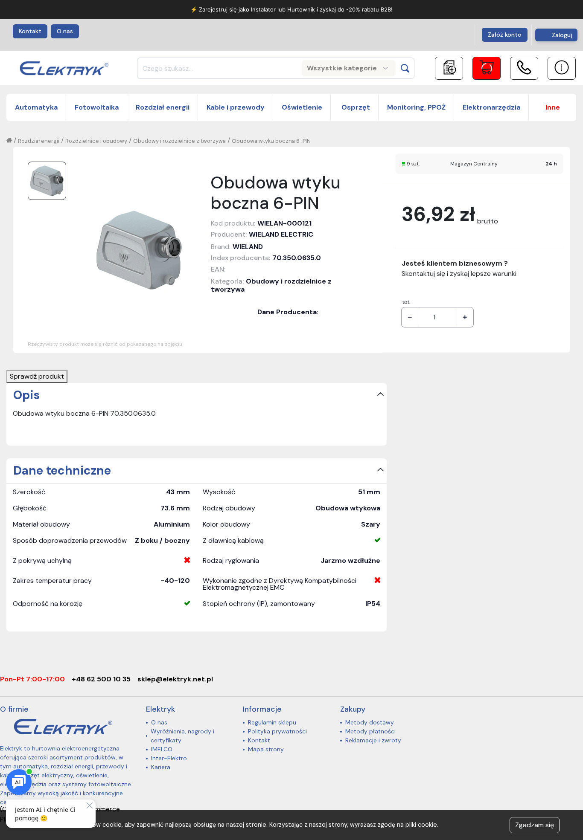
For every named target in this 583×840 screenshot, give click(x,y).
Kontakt (30, 31)
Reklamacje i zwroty (373, 740)
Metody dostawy (369, 722)
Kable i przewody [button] (236, 107)
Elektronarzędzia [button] (491, 107)
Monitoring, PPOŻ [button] (416, 107)
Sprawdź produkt (37, 376)
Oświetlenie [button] (302, 107)
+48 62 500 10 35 (101, 679)
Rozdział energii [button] (162, 107)
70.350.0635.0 (296, 257)
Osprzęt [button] (355, 107)
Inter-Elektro (169, 758)
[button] (553, 107)
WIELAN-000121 (284, 223)
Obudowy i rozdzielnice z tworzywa (179, 141)
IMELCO (161, 749)
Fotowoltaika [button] (97, 107)
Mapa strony (266, 749)
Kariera (160, 767)
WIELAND (248, 246)
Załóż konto (505, 34)
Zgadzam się (534, 824)
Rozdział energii (38, 141)
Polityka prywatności (277, 731)
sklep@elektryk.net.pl (175, 679)
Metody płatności (370, 731)
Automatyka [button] (36, 107)
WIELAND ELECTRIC (281, 234)
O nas (65, 31)
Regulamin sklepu (272, 722)
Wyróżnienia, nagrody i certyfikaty (182, 735)
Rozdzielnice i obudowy (96, 141)
